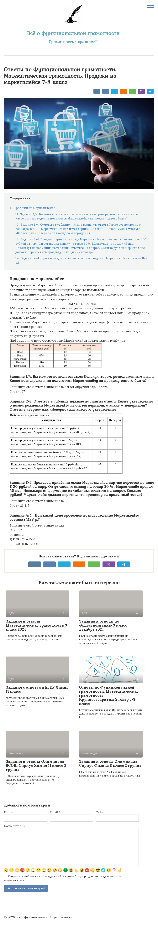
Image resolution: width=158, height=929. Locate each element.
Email (55, 812)
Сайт (99, 812)
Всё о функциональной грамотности (73, 33)
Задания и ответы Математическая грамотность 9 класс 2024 (36, 625)
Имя (8, 812)
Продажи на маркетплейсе (34, 208)
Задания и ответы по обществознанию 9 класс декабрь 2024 (103, 625)
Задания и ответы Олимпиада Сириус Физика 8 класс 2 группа (110, 763)
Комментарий (15, 826)
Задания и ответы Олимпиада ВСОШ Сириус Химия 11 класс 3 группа (36, 765)
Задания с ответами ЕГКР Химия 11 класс (37, 689)
